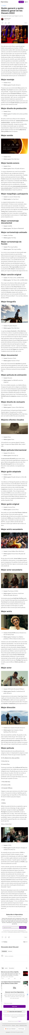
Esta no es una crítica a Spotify (10, 972)
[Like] (2, 23)
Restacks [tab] (10, 951)
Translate (4, 5)
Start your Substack (11, 1028)
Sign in (26, 1)
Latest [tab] (6, 968)
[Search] (26, 968)
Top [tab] (2, 968)
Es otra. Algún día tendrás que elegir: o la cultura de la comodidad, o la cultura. (10, 974)
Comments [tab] (4, 951)
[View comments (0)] (5, 23)
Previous (5, 941)
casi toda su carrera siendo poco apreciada (13, 739)
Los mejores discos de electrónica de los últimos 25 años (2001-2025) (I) (10, 983)
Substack (8, 1032)
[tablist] (7, 951)
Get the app (21, 1028)
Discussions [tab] (11, 968)
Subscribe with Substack (15, 1011)
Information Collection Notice (17, 1016)
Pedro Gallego (7, 18)
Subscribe (21, 1)
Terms (17, 1025)
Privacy (13, 1025)
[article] (14, 975)
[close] (25, 986)
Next (24, 941)
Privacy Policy (14, 1017)
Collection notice (23, 1025)
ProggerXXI (11, 976)
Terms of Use (21, 1014)
